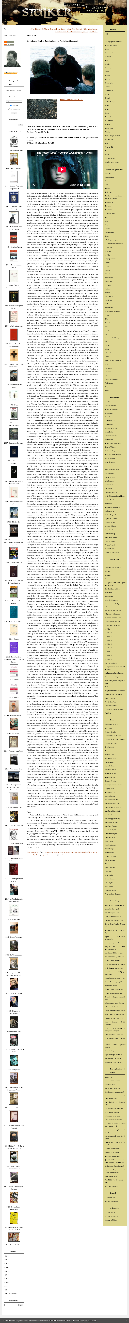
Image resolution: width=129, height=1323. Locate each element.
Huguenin (108, 206)
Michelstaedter (110, 304)
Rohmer (107, 345)
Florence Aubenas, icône (113, 916)
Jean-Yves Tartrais (111, 826)
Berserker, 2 (108, 579)
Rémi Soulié (109, 875)
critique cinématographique (67, 852)
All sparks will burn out (113, 567)
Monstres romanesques (112, 311)
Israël (106, 217)
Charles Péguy (109, 424)
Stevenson (108, 368)
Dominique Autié (110, 758)
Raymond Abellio (111, 518)
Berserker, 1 (108, 575)
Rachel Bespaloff (110, 515)
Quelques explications (13, 91)
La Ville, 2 (108, 633)
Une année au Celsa (111, 1186)
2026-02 (6, 1279)
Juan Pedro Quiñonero (112, 830)
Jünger (107, 225)
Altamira (107, 571)
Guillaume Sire (110, 792)
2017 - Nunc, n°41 (14, 919)
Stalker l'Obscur (110, 698)
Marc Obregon (109, 849)
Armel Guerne (109, 402)
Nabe (106, 319)
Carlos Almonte (110, 1197)
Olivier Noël (109, 864)
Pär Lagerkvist (109, 511)
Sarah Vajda (109, 883)
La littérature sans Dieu (112, 625)
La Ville (107, 255)
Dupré (107, 154)
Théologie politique (111, 379)
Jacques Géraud (110, 796)
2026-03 (6, 1275)
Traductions (109, 383)
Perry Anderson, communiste (114, 1014)
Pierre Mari (108, 871)
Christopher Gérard (111, 743)
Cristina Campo (110, 102)
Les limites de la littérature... (114, 673)
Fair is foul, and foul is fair (113, 610)
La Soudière (109, 251)
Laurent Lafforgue (111, 834)
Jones (106, 221)
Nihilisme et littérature (112, 1156)
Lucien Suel (109, 841)
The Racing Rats (110, 702)
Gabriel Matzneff (110, 773)
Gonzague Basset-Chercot (113, 785)
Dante (107, 105)
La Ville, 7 (108, 652)
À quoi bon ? (109, 564)
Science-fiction (110, 353)
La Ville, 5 (108, 644)
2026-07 (6, 1260)
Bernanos (108, 56)
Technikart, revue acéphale (114, 1062)
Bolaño (107, 64)
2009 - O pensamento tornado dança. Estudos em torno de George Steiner (14, 542)
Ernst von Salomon (111, 436)
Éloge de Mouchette (111, 600)
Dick (106, 143)
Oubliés (107, 323)
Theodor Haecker (110, 541)
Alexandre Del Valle (111, 724)
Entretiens (108, 166)
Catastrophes (109, 90)
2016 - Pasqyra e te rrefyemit (13, 751)
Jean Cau (108, 466)
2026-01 (6, 1282)
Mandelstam (109, 278)
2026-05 (6, 1267)
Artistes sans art (110, 1084)
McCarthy (108, 285)
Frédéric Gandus (110, 770)
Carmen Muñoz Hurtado (113, 736)
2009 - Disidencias (13, 522)
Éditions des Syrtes (111, 1216)
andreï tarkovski (84, 852)
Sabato (107, 349)
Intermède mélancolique (113, 618)
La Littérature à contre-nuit (114, 244)
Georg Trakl (109, 439)
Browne (107, 75)
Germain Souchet (110, 781)
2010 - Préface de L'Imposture (14, 621)
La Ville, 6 (108, 648)
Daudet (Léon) (109, 117)
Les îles (107, 262)
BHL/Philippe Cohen (112, 913)
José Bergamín (110, 473)
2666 (106, 34)
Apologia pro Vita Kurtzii (113, 41)
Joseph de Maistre (111, 477)
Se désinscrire (15, 109)
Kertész (107, 229)
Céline (107, 94)
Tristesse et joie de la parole (114, 709)
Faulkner (108, 173)
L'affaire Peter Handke (112, 1149)
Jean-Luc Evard (110, 815)
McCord (107, 289)
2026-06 (6, 1264)
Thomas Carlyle (110, 545)
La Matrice (108, 247)
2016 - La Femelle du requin (13, 715)
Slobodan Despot (110, 890)
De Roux (108, 124)
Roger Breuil (109, 530)
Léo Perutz (108, 488)
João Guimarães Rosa (112, 470)
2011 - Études (14, 639)
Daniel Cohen (109, 755)
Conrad (107, 98)
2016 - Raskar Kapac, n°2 (13, 808)
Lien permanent (32, 852)
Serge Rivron (109, 886)
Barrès (107, 49)
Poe (106, 334)
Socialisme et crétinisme (113, 1058)
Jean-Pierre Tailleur (111, 822)
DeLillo (107, 132)
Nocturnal (108, 687)
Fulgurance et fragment (112, 614)
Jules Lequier (109, 481)
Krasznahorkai (109, 232)
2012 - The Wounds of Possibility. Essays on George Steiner (14, 659)
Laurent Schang (110, 837)
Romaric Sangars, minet (113, 1051)
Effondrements (110, 158)
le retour (94, 852)
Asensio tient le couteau (113, 1088)
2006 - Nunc (14, 405)
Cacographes (109, 83)
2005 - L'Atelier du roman (14, 326)
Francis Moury (110, 762)
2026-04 (6, 1271)
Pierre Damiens (110, 868)
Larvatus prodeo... (111, 663)
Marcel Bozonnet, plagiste (114, 982)
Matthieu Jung (110, 852)
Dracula (107, 151)
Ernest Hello (109, 432)
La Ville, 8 (108, 655)
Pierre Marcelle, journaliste (114, 1034)
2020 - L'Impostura (13, 1069)
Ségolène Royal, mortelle (113, 1055)
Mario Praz (108, 504)
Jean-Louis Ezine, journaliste (114, 957)
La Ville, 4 (108, 640)
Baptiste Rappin (110, 732)
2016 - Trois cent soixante (14, 825)
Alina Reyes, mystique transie (115, 905)
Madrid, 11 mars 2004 (112, 1152)
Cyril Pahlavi (109, 747)
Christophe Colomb (111, 428)
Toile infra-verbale (111, 706)
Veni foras (108, 713)
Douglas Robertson (111, 1201)
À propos (7, 29)
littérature (48, 852)
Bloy (106, 60)
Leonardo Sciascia (111, 492)
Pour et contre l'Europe (112, 338)
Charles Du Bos (110, 421)
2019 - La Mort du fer (13, 1031)
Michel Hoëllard (110, 856)
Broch (107, 72)
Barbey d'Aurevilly (111, 45)
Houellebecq (109, 202)
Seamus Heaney (110, 534)
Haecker (107, 188)
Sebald (107, 357)
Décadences (109, 128)
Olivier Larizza (110, 860)
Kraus (106, 236)
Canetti (107, 87)
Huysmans (108, 210)
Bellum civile (109, 53)
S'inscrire (15, 105)
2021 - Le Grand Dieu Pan (14, 1108)
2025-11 (6, 1290)
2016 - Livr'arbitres (13, 733)
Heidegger (108, 192)
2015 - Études (14, 697)
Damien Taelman (110, 751)
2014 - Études (14, 680)
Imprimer (62, 855)
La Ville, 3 (108, 636)
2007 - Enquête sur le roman (13, 443)
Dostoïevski (109, 147)
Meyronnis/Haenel (111, 986)
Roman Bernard (110, 879)
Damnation (108, 593)
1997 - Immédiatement (13, 168)
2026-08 (6, 1256)
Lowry (107, 266)
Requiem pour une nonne (113, 694)
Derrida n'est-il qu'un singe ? (114, 1092)
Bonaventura (109, 413)
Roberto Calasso (110, 526)
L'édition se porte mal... (112, 1116)
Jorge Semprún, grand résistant (115, 964)
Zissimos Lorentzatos (112, 552)
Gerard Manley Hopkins (113, 443)
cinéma (54, 852)
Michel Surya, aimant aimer (114, 993)
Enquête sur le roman (112, 162)
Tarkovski (108, 372)
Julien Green (109, 485)
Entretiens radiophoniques (114, 170)
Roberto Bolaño (110, 522)
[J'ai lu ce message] (126, 1321)
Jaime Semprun (110, 462)
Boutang (107, 68)
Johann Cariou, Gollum (112, 960)
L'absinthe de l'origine (112, 621)
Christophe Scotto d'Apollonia (115, 739)
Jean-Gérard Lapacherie (113, 811)
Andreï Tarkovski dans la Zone (71, 100)
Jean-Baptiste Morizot (112, 803)
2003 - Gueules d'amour (14, 247)
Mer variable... (109, 296)
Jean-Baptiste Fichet (111, 800)
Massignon (108, 281)
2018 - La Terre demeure (14, 955)
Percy (106, 326)
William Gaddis (110, 549)
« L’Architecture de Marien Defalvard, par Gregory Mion (50, 29)
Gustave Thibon (110, 447)
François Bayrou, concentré (114, 920)
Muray (107, 315)
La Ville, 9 (108, 659)
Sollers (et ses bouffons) (113, 360)
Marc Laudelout (110, 845)
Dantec (107, 109)
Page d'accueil (77, 29)
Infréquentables (110, 213)
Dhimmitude (109, 139)
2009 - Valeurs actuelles (14, 563)
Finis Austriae (109, 177)
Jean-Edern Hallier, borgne (114, 953)
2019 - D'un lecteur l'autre (14, 993)
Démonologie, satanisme (113, 136)
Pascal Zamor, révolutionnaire (115, 1011)
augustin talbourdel (47, 855)
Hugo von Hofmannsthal (113, 454)
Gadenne (108, 181)
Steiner (107, 364)
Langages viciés (110, 259)
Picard (107, 330)
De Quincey (109, 121)
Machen (107, 270)
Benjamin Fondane (111, 409)
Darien (107, 113)
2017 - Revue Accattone (14, 937)
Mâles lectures (109, 274)
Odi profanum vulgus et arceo (115, 691)
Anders (107, 38)
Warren (107, 391)
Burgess (107, 79)
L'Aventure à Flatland (112, 1112)
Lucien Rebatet (110, 500)
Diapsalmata (109, 596)
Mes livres (108, 300)
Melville (107, 293)
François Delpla (110, 766)
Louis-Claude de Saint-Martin (115, 496)
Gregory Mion (109, 788)
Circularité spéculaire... (112, 589)
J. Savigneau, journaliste (113, 943)
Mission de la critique (112, 677)
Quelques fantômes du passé (114, 1166)
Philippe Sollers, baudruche (114, 1018)
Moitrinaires (109, 308)
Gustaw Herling (110, 451)
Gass (106, 185)
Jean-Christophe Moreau (113, 807)
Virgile (107, 387)
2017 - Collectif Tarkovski (14, 843)
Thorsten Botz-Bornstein (113, 894)
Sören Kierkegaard (111, 537)
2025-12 (6, 1286)
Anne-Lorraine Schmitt (112, 1081)
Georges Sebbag (110, 777)
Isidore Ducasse (110, 458)
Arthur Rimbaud (110, 405)
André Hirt (108, 728)
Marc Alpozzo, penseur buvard (115, 978)
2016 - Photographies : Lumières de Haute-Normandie (14, 787)
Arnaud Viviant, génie (112, 909)
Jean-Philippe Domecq (112, 818)
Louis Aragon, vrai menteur (114, 968)
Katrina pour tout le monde (114, 1108)
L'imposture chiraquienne (113, 1120)
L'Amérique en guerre (112, 240)
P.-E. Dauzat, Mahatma (112, 1007)
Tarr (106, 375)
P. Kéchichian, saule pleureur (114, 1003)
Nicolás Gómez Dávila (112, 507)
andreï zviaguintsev (33, 855)
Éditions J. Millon (111, 1220)
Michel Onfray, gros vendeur (114, 989)
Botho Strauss (109, 417)
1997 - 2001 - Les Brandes (14, 150)
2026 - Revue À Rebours (13, 1245)
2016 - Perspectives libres (13, 769)
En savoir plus (92, 1320)
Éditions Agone (110, 1212)
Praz (106, 342)
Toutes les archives (10, 1294)
